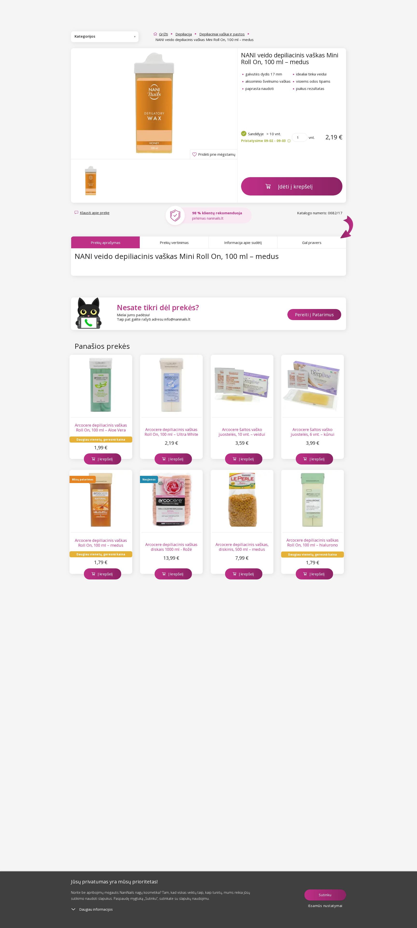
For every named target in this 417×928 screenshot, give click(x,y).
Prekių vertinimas (174, 242)
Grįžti (163, 34)
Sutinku (325, 895)
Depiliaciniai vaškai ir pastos (222, 34)
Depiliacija (183, 34)
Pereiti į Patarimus (314, 314)
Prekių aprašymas (105, 242)
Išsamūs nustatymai (325, 905)
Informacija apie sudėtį (243, 242)
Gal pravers (311, 242)
